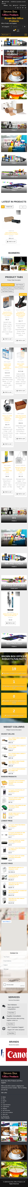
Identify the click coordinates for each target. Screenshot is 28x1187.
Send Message (14, 980)
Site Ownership (6, 1110)
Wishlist (4, 1100)
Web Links (5, 1114)
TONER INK (9, 206)
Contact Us (23, 5)
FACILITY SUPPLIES (20, 310)
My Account (5, 34)
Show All (23, 294)
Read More (11, 1012)
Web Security (6, 1116)
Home (6, 5)
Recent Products (18, 288)
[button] (24, 61)
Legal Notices (6, 1106)
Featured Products (7, 288)
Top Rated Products (7, 291)
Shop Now (8, 61)
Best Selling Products (8, 284)
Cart (4, 1102)
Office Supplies (7, 310)
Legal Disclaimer (7, 1104)
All (3, 206)
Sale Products (19, 284)
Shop (10, 5)
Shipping (5, 1108)
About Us (16, 5)
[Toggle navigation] (26, 35)
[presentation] (20, 51)
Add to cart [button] (12, 241)
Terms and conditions (8, 1112)
